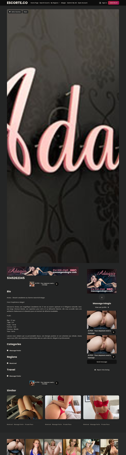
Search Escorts (45, 3)
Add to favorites (16, 12)
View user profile (101, 307)
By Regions (54, 3)
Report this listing (102, 370)
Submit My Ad (72, 3)
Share (25, 12)
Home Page (34, 3)
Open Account (83, 3)
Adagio (63, 3)
